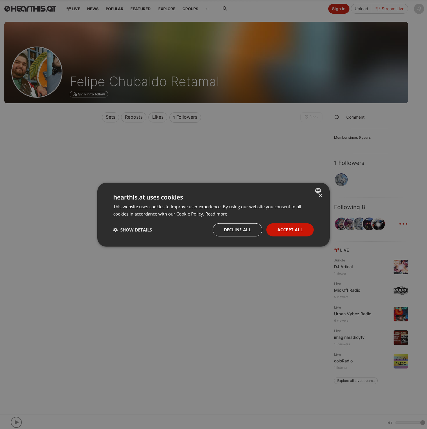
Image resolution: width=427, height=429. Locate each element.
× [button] (320, 195)
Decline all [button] (237, 229)
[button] (132, 229)
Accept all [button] (290, 229)
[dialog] (213, 214)
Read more (216, 213)
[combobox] (318, 190)
